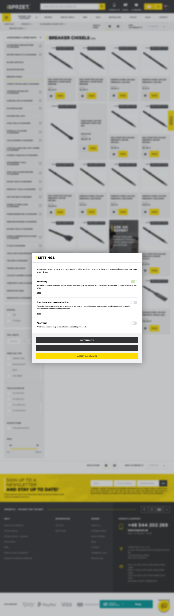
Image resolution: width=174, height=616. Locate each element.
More (39, 293)
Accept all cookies (87, 356)
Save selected (87, 340)
